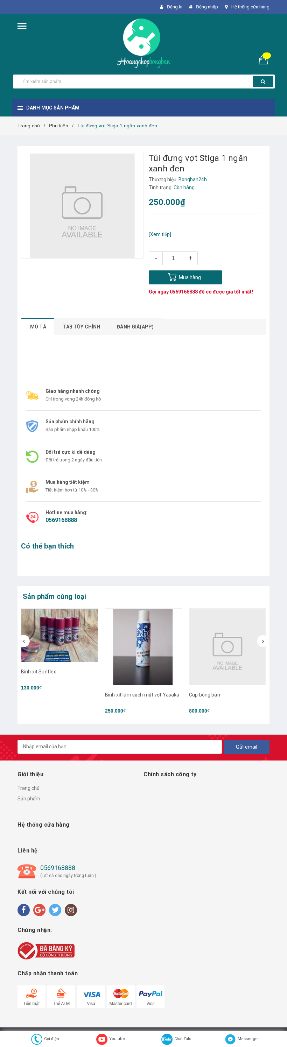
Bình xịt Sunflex (38, 671)
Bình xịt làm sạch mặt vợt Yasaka (142, 695)
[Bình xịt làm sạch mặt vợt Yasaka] (143, 646)
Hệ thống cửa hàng (250, 6)
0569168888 (184, 292)
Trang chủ (29, 788)
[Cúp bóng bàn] (227, 646)
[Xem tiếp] (160, 234)
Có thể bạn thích (47, 546)
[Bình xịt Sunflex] (59, 635)
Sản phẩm (29, 798)
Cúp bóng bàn (204, 695)
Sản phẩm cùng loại (54, 596)
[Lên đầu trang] (271, 1026)
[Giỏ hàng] (266, 59)
